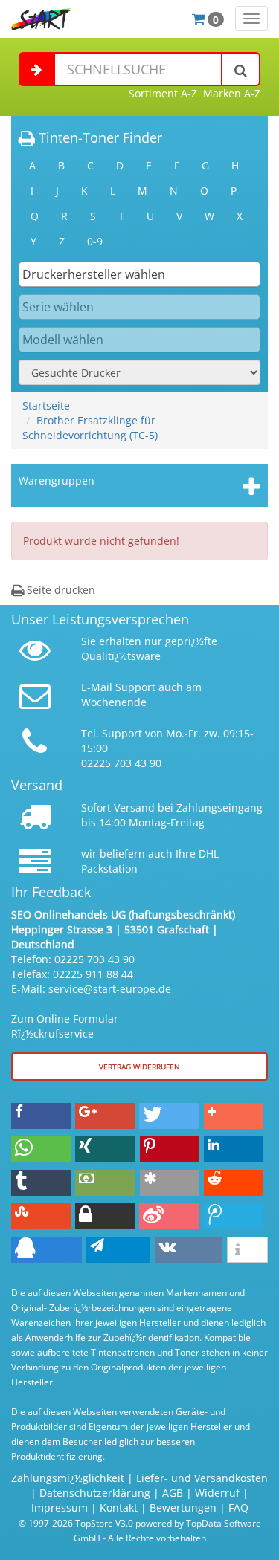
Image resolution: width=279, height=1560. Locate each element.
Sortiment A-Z (163, 93)
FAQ (238, 1508)
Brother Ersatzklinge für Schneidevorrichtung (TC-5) (90, 427)
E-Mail (96, 687)
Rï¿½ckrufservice (52, 1033)
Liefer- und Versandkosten (202, 1478)
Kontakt (119, 1508)
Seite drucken (59, 590)
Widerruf (217, 1493)
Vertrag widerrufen (139, 1066)
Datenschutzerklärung (94, 1493)
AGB (172, 1493)
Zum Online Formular (64, 1019)
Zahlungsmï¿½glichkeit (67, 1478)
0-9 (95, 241)
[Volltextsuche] (241, 69)
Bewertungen (183, 1508)
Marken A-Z (231, 93)
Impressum (59, 1508)
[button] (41, 1116)
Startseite (46, 405)
